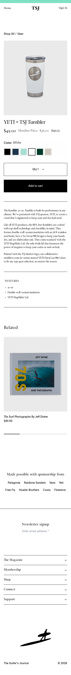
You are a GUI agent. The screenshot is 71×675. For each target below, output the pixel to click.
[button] (7, 151)
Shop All (9, 34)
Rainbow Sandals (35, 483)
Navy (15, 152)
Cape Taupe (48, 152)
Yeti (61, 483)
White (32, 152)
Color (8, 143)
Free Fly (10, 490)
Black (7, 152)
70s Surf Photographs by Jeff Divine (26, 417)
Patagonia (14, 483)
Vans (52, 483)
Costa (47, 490)
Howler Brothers (29, 490)
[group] (35, 78)
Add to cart (35, 186)
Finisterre (60, 490)
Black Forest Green (40, 152)
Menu (7, 8)
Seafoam (24, 152)
